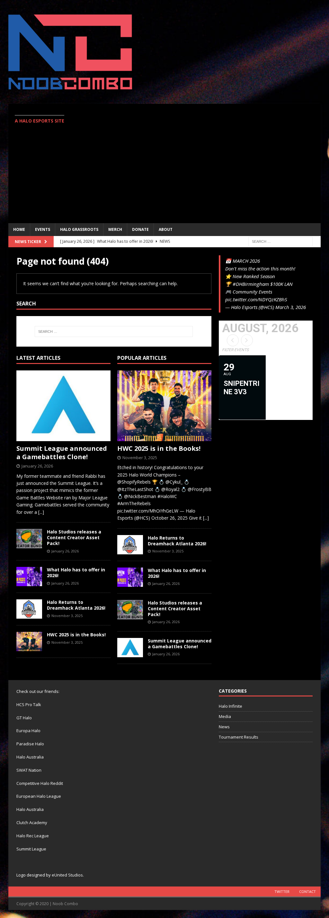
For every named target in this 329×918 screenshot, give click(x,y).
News (224, 727)
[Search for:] (280, 241)
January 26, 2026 (37, 466)
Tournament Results (238, 737)
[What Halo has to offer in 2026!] (29, 576)
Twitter (281, 891)
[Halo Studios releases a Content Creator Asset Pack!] (29, 538)
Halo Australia (30, 757)
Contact (307, 891)
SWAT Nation (28, 770)
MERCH (115, 229)
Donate (140, 229)
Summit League (31, 849)
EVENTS (42, 229)
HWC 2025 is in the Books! (76, 635)
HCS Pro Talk (28, 704)
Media (225, 716)
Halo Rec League (32, 836)
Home (19, 229)
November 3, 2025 (67, 615)
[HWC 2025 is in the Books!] (29, 641)
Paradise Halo (30, 744)
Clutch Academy (31, 822)
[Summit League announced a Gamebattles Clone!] (63, 405)
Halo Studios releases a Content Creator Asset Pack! (74, 537)
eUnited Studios (67, 875)
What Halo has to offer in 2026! (76, 572)
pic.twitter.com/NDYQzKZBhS (256, 299)
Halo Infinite (230, 706)
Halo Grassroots (79, 229)
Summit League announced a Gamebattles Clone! (61, 452)
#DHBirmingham (251, 284)
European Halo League (38, 796)
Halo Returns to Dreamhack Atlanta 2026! (76, 605)
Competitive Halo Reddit (39, 783)
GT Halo (24, 718)
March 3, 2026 (290, 307)
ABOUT (166, 229)
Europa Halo (28, 730)
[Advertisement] (222, 163)
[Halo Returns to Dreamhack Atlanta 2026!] (29, 609)
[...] (41, 512)
